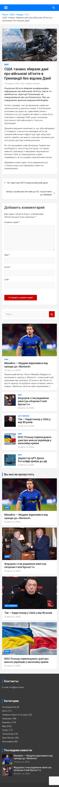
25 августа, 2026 (26, 465)
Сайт (6, 279)
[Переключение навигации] (6, 7)
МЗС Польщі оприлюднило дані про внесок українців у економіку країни (34, 440)
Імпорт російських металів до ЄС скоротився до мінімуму (29, 193)
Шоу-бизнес (24, 416)
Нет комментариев (30, 83)
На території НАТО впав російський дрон (27, 183)
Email (7, 267)
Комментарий (12, 222)
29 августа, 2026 (12, 370)
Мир (6, 64)
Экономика (7, 741)
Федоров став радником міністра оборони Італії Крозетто (33, 401)
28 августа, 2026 (26, 408)
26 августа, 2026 (26, 426)
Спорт (5, 730)
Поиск (52, 314)
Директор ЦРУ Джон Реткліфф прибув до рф (32, 460)
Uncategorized (9, 707)
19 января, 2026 (11, 83)
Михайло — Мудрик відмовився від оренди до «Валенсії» (33, 757)
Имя (7, 255)
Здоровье (7, 718)
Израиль (6, 722)
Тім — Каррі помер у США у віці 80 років (28, 612)
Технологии (8, 734)
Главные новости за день (15, 714)
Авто (4, 711)
